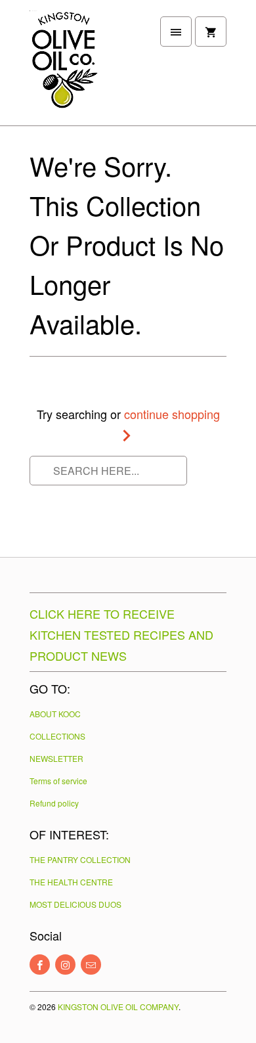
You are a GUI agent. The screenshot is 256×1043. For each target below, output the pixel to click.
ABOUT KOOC (55, 713)
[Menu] (176, 31)
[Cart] (210, 31)
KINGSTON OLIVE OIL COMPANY (118, 1006)
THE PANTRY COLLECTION (80, 859)
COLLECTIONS (57, 736)
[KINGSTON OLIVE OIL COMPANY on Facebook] (40, 964)
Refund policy (54, 803)
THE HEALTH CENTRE (71, 881)
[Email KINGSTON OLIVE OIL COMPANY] (91, 964)
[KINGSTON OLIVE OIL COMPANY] (82, 67)
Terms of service (58, 780)
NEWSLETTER (56, 758)
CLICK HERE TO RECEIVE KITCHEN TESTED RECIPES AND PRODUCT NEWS (121, 634)
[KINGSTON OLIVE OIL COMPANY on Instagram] (65, 964)
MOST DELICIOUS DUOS (75, 904)
